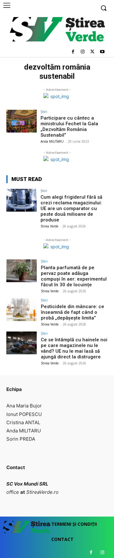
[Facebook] (73, 52)
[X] (92, 52)
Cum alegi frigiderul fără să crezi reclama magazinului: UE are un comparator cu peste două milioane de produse (71, 208)
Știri (44, 111)
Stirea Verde (49, 226)
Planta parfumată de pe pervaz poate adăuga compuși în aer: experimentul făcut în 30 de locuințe (74, 276)
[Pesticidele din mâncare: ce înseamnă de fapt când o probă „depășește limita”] (21, 309)
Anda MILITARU (52, 141)
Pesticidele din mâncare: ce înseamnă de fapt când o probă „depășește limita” (72, 312)
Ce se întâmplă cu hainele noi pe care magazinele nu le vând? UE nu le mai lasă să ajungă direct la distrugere (74, 348)
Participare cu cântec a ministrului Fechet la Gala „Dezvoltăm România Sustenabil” (69, 126)
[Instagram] (83, 52)
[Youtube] (102, 52)
